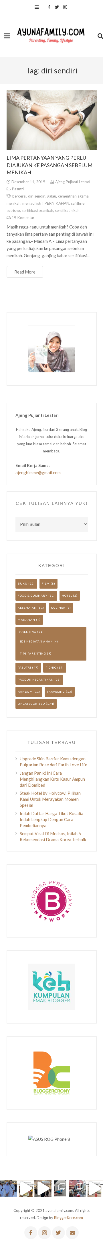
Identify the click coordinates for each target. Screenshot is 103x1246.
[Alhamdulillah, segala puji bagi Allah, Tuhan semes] (60, 1188)
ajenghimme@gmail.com (38, 472)
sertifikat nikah (67, 210)
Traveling (56, 691)
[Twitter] (57, 7)
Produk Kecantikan (36, 679)
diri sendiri (36, 196)
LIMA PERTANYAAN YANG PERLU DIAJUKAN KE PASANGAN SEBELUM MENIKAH (49, 165)
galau (51, 196)
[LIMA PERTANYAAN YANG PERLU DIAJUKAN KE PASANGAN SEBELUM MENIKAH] (52, 120)
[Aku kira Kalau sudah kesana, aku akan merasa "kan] (43, 1188)
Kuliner (58, 607)
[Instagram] (65, 7)
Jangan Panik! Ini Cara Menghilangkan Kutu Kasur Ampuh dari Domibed (52, 779)
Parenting (27, 631)
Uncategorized (31, 703)
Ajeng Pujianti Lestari (72, 181)
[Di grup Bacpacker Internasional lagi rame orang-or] (8, 1188)
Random (25, 691)
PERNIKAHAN (56, 203)
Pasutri (18, 189)
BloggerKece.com (68, 1217)
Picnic (50, 667)
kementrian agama (73, 196)
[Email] (72, 1232)
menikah (14, 203)
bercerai (19, 196)
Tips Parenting (33, 653)
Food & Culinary (32, 595)
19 (23, 217)
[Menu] (36, 7)
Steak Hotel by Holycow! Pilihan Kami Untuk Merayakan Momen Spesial (50, 799)
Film (46, 583)
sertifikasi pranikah (37, 210)
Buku (22, 583)
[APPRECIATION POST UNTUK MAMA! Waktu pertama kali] (77, 1188)
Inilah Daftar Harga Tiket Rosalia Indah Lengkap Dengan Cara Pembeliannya (51, 819)
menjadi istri (32, 203)
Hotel (67, 595)
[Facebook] (49, 7)
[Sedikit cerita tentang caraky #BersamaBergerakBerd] (25, 1188)
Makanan (26, 619)
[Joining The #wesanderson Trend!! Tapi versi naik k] (94, 1188)
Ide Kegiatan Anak (36, 641)
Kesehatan (27, 607)
